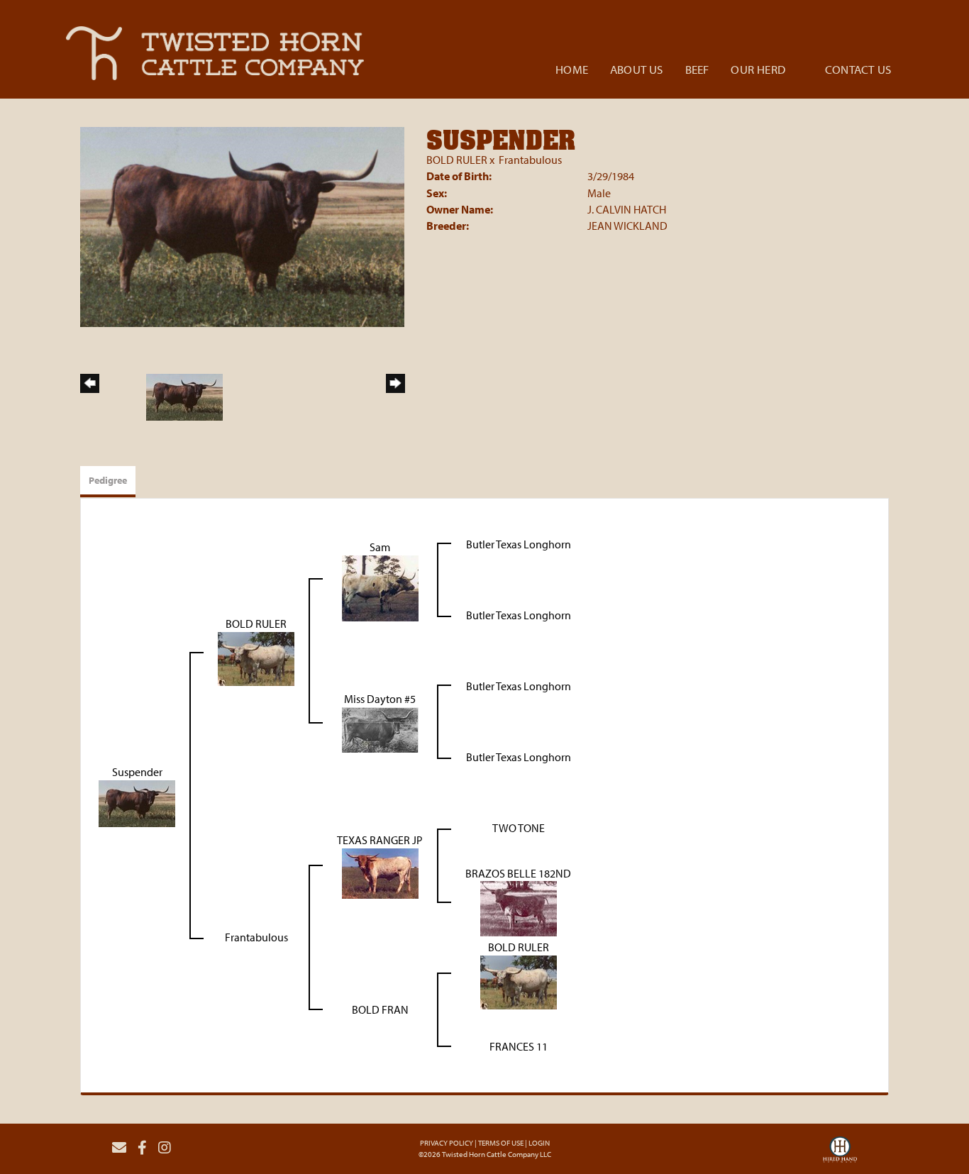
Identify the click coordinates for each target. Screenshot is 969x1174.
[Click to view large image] (242, 225)
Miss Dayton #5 (380, 699)
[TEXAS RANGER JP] (380, 872)
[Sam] (380, 587)
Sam (380, 547)
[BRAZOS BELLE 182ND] (518, 907)
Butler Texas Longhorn (518, 544)
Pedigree (108, 480)
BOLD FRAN (380, 1009)
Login (539, 1143)
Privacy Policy (446, 1143)
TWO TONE (518, 828)
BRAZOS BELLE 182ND (518, 873)
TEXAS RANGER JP (380, 840)
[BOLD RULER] (256, 657)
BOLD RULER (456, 160)
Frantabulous (530, 160)
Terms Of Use (501, 1143)
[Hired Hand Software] (840, 1153)
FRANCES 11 (518, 1046)
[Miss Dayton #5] (380, 728)
